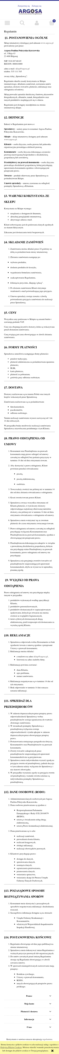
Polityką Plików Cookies (11, 1047)
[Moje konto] (37, 23)
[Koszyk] (51, 22)
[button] (7, 23)
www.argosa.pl (47, 42)
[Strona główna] (29, 11)
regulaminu (47, 1039)
